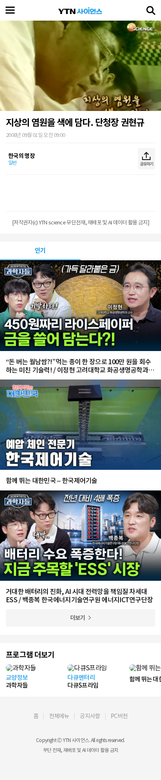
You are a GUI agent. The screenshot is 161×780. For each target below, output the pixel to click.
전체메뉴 (59, 716)
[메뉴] (10, 10)
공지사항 (90, 716)
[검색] (150, 10)
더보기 (77, 618)
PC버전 (119, 716)
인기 (40, 251)
